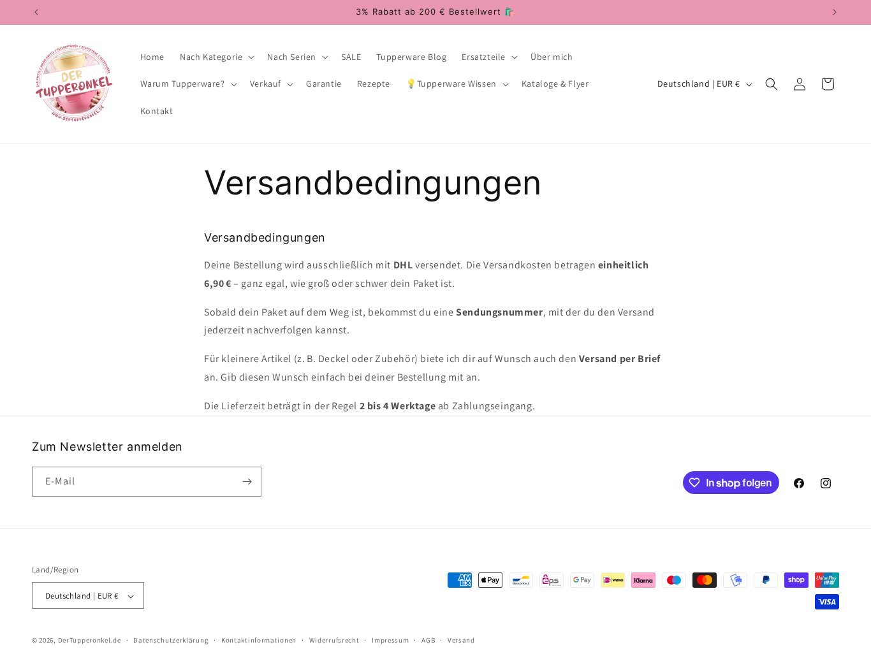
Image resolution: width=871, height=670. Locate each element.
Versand (461, 640)
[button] (216, 56)
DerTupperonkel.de (89, 640)
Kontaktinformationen (258, 640)
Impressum (390, 640)
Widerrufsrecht (334, 640)
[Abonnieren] (247, 482)
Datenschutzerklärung (171, 640)
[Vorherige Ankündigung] (36, 12)
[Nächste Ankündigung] (835, 12)
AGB (428, 640)
